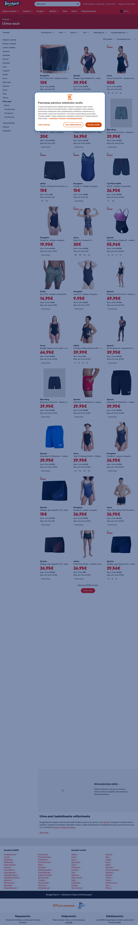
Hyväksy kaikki (93, 125)
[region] (70, 112)
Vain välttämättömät (73, 125)
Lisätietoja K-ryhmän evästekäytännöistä (65, 118)
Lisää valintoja (44, 125)
